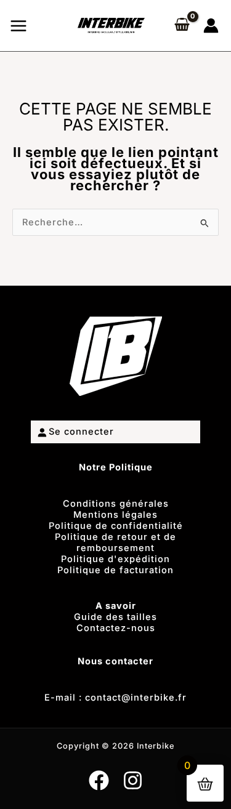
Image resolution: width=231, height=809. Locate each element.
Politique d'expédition (115, 559)
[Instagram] (133, 780)
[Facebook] (99, 780)
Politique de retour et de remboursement (115, 542)
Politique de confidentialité (116, 525)
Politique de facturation (115, 570)
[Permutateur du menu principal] (18, 25)
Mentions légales (115, 514)
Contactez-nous (115, 628)
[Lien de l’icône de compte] (211, 25)
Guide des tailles (115, 616)
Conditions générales (116, 503)
